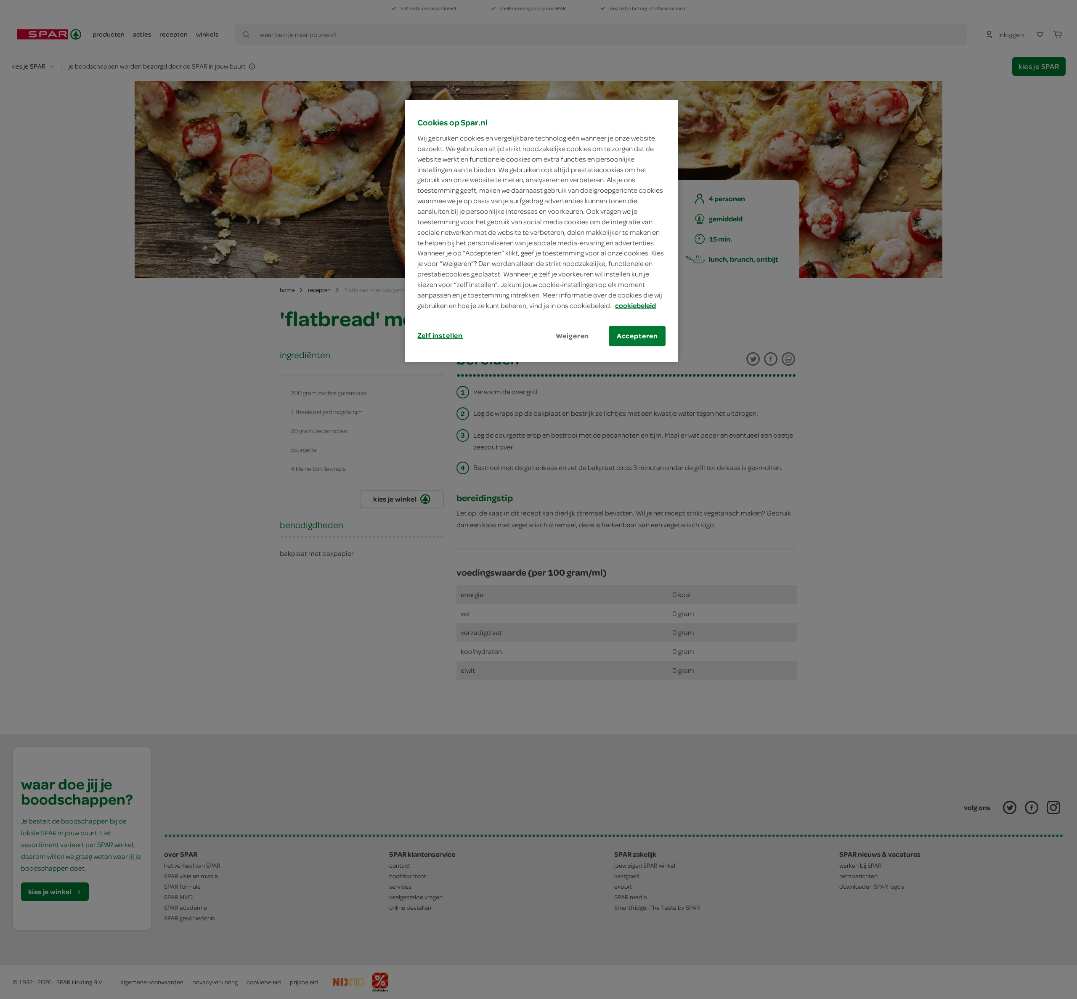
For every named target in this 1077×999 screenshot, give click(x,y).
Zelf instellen (440, 335)
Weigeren (572, 335)
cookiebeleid (635, 305)
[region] (541, 230)
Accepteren (637, 335)
